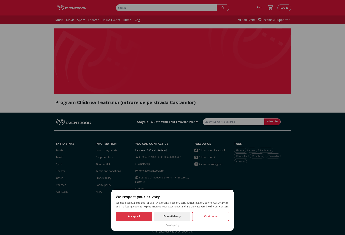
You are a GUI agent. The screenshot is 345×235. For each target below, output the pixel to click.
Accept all (134, 216)
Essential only (172, 216)
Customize (210, 216)
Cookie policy (173, 225)
